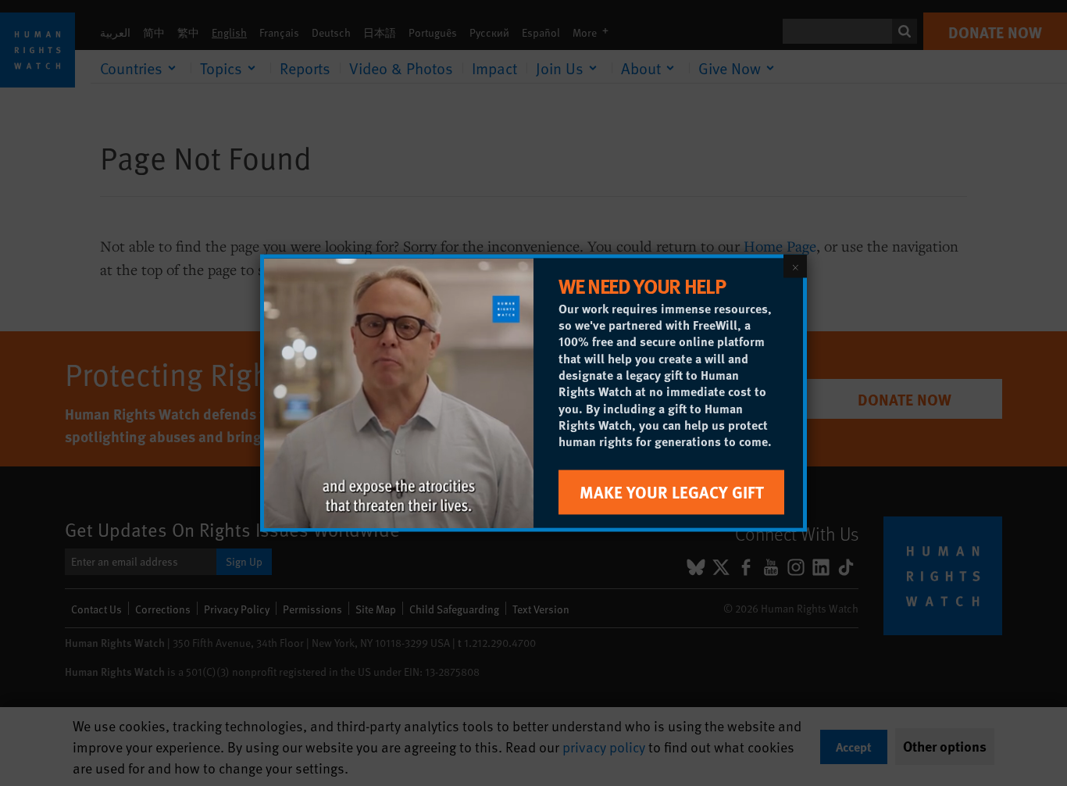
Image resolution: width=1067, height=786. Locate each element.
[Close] (795, 266)
